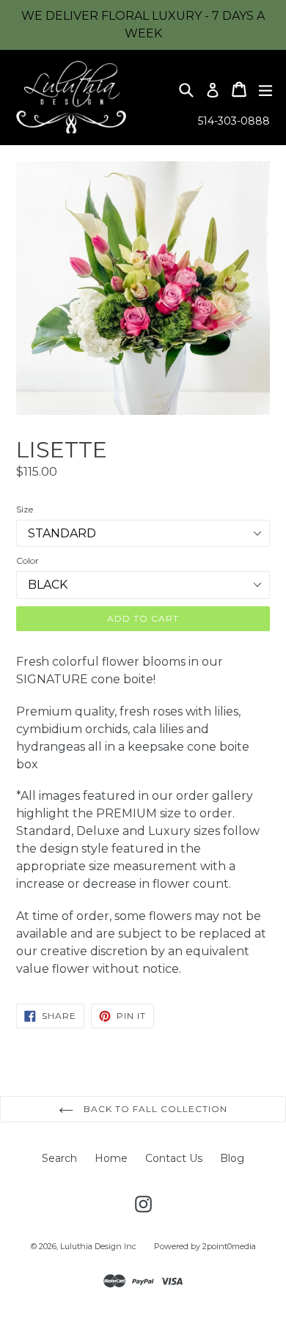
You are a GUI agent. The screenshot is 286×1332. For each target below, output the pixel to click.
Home (111, 1158)
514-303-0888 (234, 121)
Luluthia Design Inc (98, 1246)
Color (27, 560)
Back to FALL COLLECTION (154, 1108)
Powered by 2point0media (205, 1246)
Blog (232, 1158)
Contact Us (173, 1158)
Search (59, 1158)
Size (24, 509)
